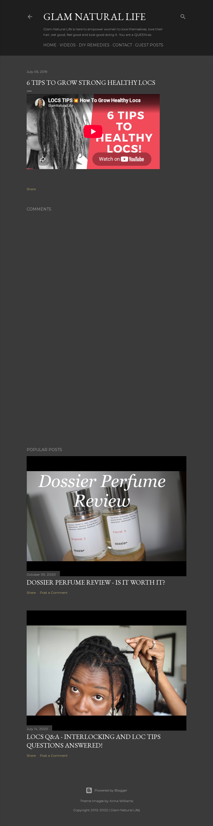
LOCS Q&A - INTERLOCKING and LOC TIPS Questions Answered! (94, 741)
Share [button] (31, 189)
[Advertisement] (106, 394)
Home (50, 45)
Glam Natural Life (94, 16)
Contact (122, 45)
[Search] (183, 15)
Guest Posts (149, 45)
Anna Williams (121, 801)
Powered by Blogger (111, 790)
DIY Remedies (94, 45)
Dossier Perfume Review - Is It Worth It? (96, 582)
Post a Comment (54, 592)
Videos (68, 45)
